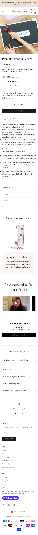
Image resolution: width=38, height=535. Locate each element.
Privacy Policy (6, 457)
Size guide (5, 481)
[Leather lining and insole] (16, 242)
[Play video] (16, 303)
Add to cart (19, 105)
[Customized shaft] (22, 229)
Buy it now (19, 111)
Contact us (5, 477)
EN (31, 10)
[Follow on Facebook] (3, 505)
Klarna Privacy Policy (8, 460)
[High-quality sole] (19, 247)
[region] (19, 406)
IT (35, 10)
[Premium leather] (20, 234)
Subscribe (9, 439)
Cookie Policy (6, 464)
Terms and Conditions (8, 467)
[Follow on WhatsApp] (14, 505)
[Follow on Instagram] (9, 505)
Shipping (4, 451)
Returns (4, 454)
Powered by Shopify (26, 516)
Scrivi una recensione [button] (19, 335)
